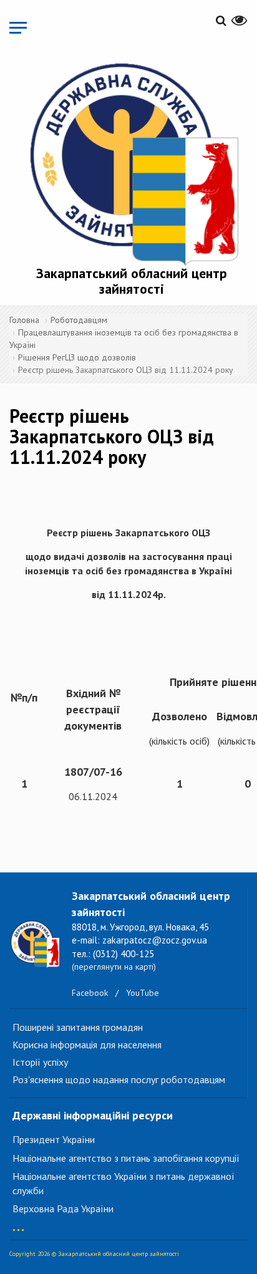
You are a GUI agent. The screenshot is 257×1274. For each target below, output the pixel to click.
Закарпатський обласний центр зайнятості (131, 280)
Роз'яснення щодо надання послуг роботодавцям (118, 1079)
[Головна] (132, 161)
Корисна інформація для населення (87, 1044)
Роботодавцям (79, 320)
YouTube (142, 992)
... (18, 1224)
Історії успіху (40, 1062)
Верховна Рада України (63, 1208)
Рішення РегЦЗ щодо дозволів (77, 357)
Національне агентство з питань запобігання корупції (126, 1158)
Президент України (53, 1139)
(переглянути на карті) (114, 966)
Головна (24, 320)
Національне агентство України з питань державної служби (123, 1183)
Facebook (90, 992)
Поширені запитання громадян (77, 1027)
